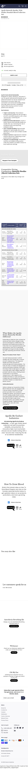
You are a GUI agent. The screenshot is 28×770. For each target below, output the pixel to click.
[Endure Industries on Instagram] (15, 728)
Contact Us (4, 710)
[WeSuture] (14, 637)
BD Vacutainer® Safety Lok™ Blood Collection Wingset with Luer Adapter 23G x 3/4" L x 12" (10, 239)
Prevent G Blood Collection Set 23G (10, 282)
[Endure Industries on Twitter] (23, 728)
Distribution (4, 714)
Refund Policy (4, 718)
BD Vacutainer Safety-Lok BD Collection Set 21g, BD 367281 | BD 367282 (10, 264)
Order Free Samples (10, 408)
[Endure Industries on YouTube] (20, 728)
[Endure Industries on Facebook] (17, 728)
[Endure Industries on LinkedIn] (15, 730)
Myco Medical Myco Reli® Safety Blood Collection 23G (10, 246)
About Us (3, 708)
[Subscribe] (23, 698)
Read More (14, 680)
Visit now (14, 652)
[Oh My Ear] (14, 664)
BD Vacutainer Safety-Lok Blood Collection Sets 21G (11, 270)
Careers (3, 712)
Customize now (14, 626)
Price (2, 54)
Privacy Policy (4, 720)
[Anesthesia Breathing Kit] (14, 611)
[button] (4, 17)
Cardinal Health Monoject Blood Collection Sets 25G (10, 276)
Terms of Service (5, 716)
